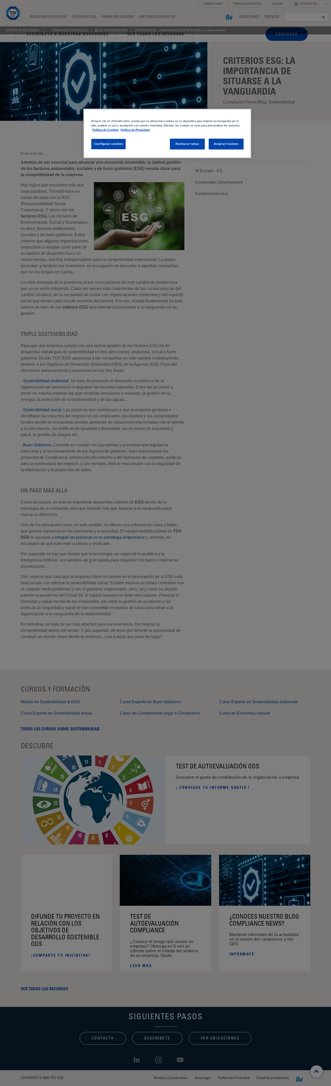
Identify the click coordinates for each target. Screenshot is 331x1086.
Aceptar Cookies (226, 143)
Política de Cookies (105, 129)
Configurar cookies (108, 143)
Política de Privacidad (135, 129)
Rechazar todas (187, 143)
